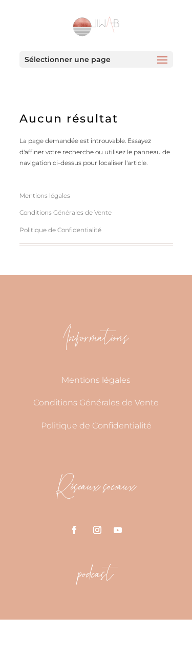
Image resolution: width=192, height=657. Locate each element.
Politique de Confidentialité (60, 230)
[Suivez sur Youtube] (118, 530)
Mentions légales (44, 195)
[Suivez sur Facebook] (74, 530)
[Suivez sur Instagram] (97, 530)
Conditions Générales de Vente (65, 212)
